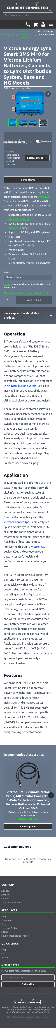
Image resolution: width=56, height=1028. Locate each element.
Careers (5, 898)
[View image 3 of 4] (33, 123)
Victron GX (14, 228)
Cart (3, 953)
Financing (6, 920)
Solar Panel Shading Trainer (14, 936)
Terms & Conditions (11, 902)
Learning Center (9, 928)
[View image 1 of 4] (12, 123)
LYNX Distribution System (20, 385)
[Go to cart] (36, 24)
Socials (4, 932)
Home (4, 34)
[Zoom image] (48, 94)
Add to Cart (34, 300)
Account (5, 957)
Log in (6, 284)
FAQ (3, 916)
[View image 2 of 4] (23, 123)
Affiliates (6, 894)
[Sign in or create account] (43, 24)
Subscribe (28, 984)
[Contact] (28, 24)
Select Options (28, 826)
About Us (6, 891)
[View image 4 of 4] (43, 123)
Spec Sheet (28, 179)
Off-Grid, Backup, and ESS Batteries (25, 34)
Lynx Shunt (44, 196)
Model (7, 272)
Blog (3, 924)
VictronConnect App (20, 219)
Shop (12, 34)
